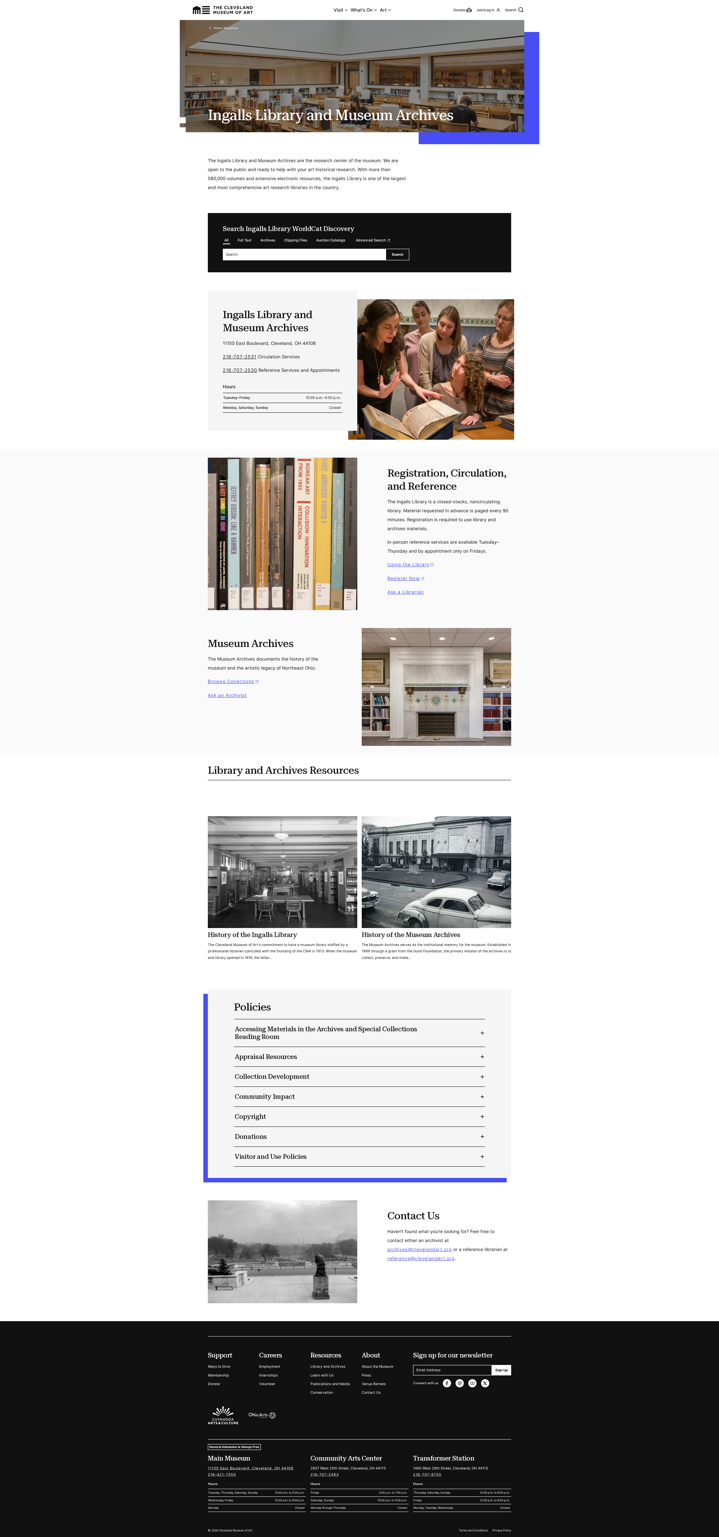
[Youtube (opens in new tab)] (472, 1383)
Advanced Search (371, 240)
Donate (214, 1384)
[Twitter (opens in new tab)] (485, 1383)
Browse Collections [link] (234, 681)
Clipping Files (295, 240)
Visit (338, 10)
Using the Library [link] (411, 564)
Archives (267, 240)
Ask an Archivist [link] (227, 695)
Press (366, 1375)
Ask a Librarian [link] (405, 592)
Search (510, 10)
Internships (268, 1375)
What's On (361, 10)
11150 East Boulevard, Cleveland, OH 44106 (251, 1468)
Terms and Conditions (473, 1530)
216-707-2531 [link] (239, 356)
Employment (269, 1366)
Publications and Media (330, 1384)
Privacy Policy (502, 1530)
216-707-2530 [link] (240, 370)
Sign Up (501, 1370)
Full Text (244, 240)
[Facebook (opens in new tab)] (447, 1383)
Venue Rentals (374, 1384)
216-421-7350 (222, 1474)
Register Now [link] (403, 578)
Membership (218, 1375)
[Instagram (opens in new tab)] (460, 1383)
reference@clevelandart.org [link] (421, 1258)
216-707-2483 (324, 1474)
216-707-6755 (427, 1474)
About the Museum (378, 1366)
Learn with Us (321, 1375)
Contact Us (371, 1392)
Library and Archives (327, 1366)
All (226, 240)
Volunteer (267, 1384)
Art (383, 10)
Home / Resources (226, 28)
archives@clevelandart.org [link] (419, 1249)
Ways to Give (219, 1366)
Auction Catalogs (330, 240)
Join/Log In (485, 10)
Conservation (321, 1392)
